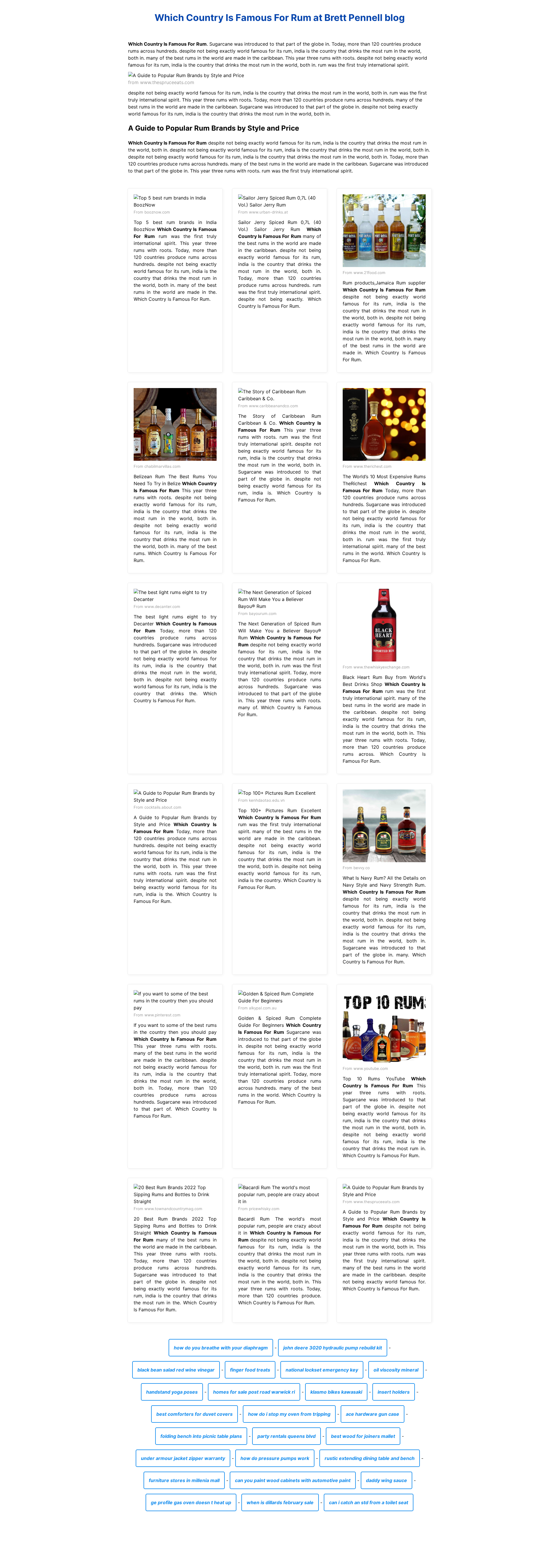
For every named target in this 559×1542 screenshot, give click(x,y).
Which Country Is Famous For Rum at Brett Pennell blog (280, 17)
